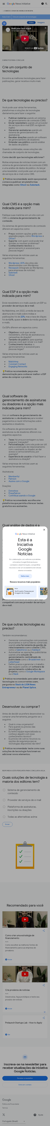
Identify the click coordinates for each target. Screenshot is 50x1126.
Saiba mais (25, 576)
